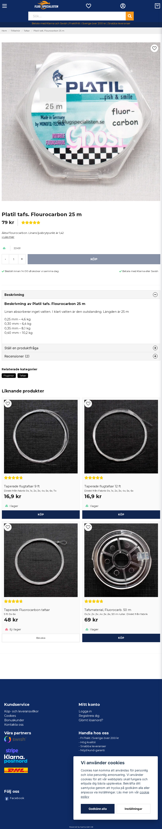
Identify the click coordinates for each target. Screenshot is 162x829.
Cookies (10, 716)
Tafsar (27, 30)
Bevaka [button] (40, 637)
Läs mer (9, 237)
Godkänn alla (98, 808)
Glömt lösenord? (91, 720)
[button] (154, 48)
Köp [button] (41, 514)
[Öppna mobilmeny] (4, 6)
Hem (4, 30)
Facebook (17, 798)
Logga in (85, 711)
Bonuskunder (14, 720)
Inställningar (133, 808)
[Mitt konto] (122, 6)
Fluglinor (9, 375)
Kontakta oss (13, 725)
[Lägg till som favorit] (88, 6)
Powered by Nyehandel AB (81, 827)
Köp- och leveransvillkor (21, 711)
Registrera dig (89, 716)
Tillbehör (15, 30)
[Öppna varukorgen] (157, 6)
